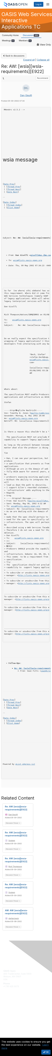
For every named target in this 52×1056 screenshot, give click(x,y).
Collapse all (43, 59)
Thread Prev (13, 187)
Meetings (8, 40)
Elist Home (13, 207)
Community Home (10, 35)
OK (47, 1052)
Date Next (12, 192)
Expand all (29, 59)
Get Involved (9, 1005)
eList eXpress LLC (25, 764)
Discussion (30, 35)
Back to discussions (14, 55)
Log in (38, 4)
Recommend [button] (42, 78)
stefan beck (14, 918)
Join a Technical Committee (16, 1014)
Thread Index (14, 205)
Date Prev (9, 184)
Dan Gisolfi (26, 95)
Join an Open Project (13, 1009)
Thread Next (13, 189)
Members (25, 40)
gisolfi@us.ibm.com (40, 255)
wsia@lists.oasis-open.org (27, 260)
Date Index (9, 202)
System (12, 840)
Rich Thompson (15, 866)
